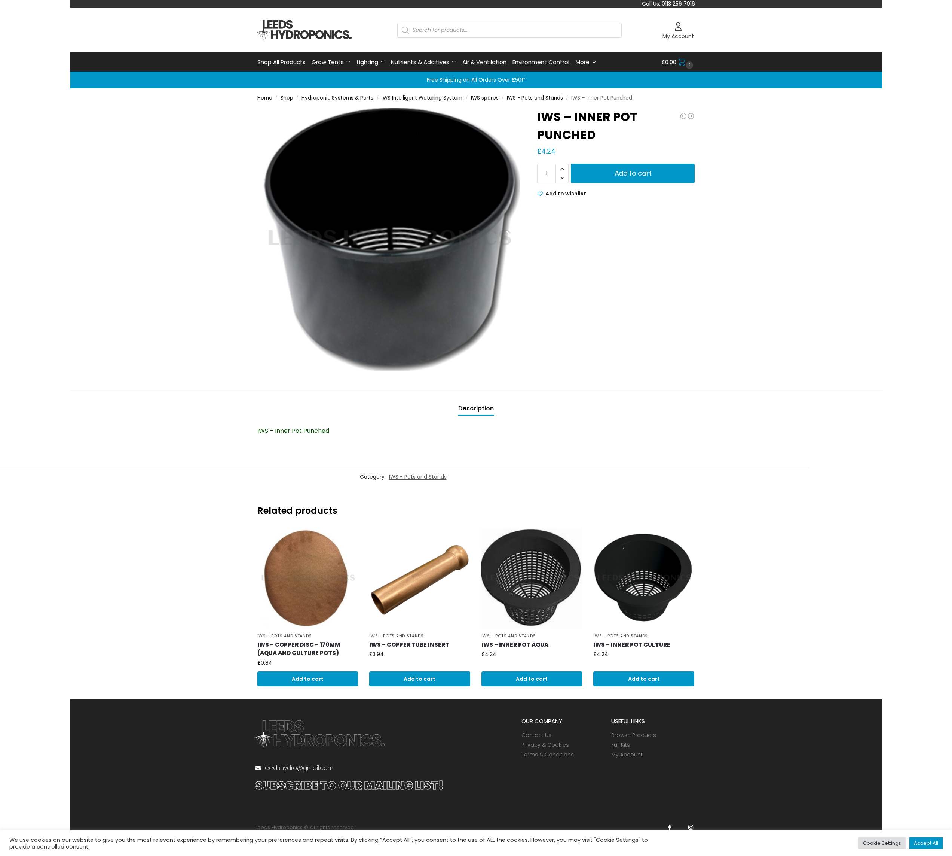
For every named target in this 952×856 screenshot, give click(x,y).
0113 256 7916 (678, 3)
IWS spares (485, 97)
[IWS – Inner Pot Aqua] (531, 578)
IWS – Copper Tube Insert (409, 645)
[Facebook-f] (669, 827)
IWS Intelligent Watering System (422, 97)
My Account (678, 36)
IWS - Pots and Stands (535, 97)
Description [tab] (476, 408)
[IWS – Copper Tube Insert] (419, 578)
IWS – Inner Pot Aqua (514, 645)
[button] (678, 62)
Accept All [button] (926, 843)
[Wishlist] (346, 539)
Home (264, 97)
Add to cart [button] (308, 679)
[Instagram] (691, 827)
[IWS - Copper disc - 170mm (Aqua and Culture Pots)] (691, 116)
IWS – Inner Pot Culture (631, 645)
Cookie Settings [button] (882, 843)
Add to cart (633, 173)
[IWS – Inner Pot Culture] (643, 578)
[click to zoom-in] (388, 239)
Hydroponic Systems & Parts (337, 97)
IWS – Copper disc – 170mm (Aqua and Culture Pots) (298, 649)
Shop (287, 97)
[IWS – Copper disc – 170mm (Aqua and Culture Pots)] (307, 578)
